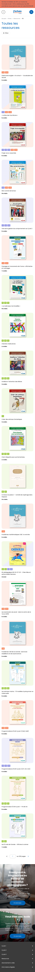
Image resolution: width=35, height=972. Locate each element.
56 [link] (23, 18)
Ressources (17, 18)
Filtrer (6, 33)
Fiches (9, 18)
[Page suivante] (28, 856)
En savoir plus (17, 903)
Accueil (4, 18)
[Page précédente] (7, 856)
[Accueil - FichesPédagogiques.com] (17, 12)
